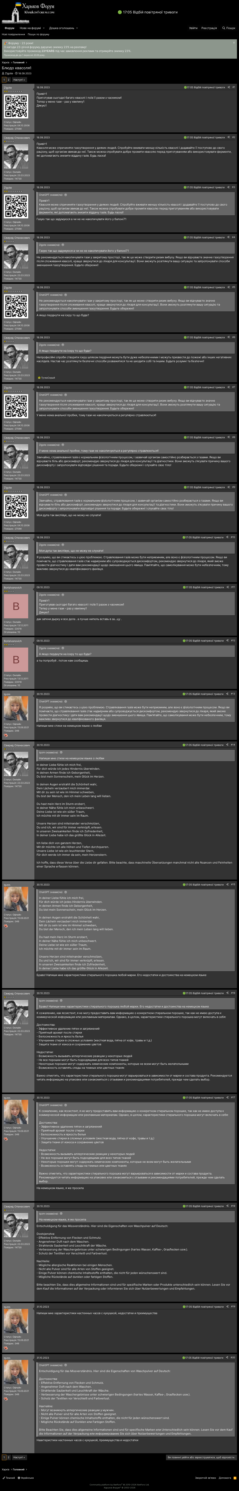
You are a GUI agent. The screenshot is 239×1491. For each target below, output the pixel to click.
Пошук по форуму (38, 34)
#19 (233, 1306)
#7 (233, 387)
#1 (233, 87)
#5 (233, 287)
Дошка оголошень (61, 28)
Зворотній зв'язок (205, 1477)
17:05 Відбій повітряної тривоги (150, 12)
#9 (233, 487)
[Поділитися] (228, 87)
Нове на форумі (30, 28)
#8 (233, 437)
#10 (233, 537)
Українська (27, 1477)
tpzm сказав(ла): (49, 752)
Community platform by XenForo (119, 1484)
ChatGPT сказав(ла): (51, 194)
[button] (43, 28)
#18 (233, 1205)
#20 (233, 1357)
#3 (233, 187)
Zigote (9, 73)
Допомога (225, 1477)
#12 (233, 640)
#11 (233, 587)
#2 (233, 137)
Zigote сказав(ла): (49, 244)
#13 (233, 693)
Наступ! (18, 79)
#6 (233, 337)
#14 (233, 744)
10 (19, 632)
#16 (233, 992)
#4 (233, 237)
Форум (9, 28)
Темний (10, 1477)
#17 (233, 1097)
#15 (233, 884)
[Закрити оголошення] (233, 43)
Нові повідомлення (13, 34)
